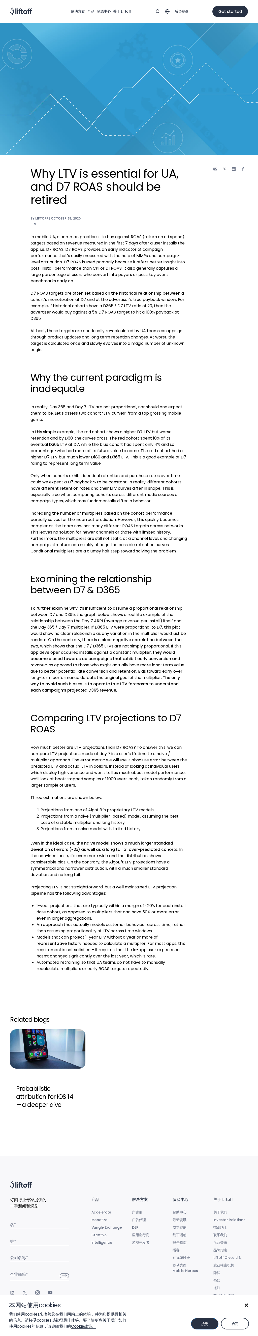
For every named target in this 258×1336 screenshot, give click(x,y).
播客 (176, 1250)
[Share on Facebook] (242, 169)
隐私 (216, 1272)
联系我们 (220, 1234)
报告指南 (179, 1242)
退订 (216, 1287)
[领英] (12, 1292)
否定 (235, 1323)
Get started (230, 11)
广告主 (137, 1212)
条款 (216, 1280)
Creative (99, 1234)
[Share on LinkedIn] (234, 169)
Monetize (99, 1219)
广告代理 (139, 1219)
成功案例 (179, 1227)
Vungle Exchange (106, 1227)
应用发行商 (140, 1234)
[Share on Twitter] (224, 169)
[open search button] (157, 11)
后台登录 (181, 11)
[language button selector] (167, 11)
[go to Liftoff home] (21, 11)
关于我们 (220, 1212)
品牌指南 (220, 1250)
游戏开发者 (140, 1242)
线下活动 (179, 1234)
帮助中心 (179, 1212)
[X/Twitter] (25, 1292)
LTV (33, 224)
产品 (90, 11)
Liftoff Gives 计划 (227, 1257)
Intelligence (101, 1242)
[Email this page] (215, 169)
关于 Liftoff (122, 11)
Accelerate (101, 1212)
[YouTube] (50, 1292)
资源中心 (104, 11)
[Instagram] (37, 1292)
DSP (135, 1227)
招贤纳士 (220, 1227)
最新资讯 (179, 1219)
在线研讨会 (181, 1257)
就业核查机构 (223, 1265)
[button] (246, 1305)
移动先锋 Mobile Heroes (185, 1268)
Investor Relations (229, 1219)
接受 (204, 1323)
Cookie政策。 (83, 1326)
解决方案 (78, 11)
